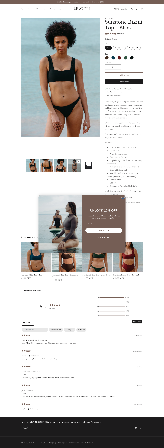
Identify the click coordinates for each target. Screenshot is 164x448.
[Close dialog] (123, 197)
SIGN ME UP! (104, 230)
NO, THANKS (104, 237)
